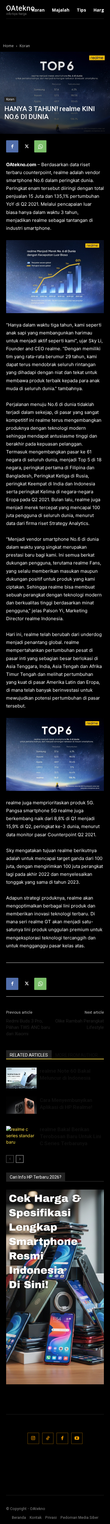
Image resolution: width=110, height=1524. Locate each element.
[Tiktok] (48, 1438)
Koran (25, 45)
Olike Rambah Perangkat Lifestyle (79, 1024)
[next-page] (20, 1159)
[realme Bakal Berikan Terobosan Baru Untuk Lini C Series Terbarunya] (21, 1137)
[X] (26, 146)
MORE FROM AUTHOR (76, 1055)
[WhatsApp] (40, 146)
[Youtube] (77, 1438)
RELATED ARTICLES (29, 1055)
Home (8, 45)
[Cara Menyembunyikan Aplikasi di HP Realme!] (21, 1105)
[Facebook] (12, 146)
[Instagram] (33, 1438)
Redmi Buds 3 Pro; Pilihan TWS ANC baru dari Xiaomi (28, 1027)
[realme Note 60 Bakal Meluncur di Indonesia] (21, 1078)
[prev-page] (10, 1159)
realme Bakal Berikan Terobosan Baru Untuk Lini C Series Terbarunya (70, 1136)
